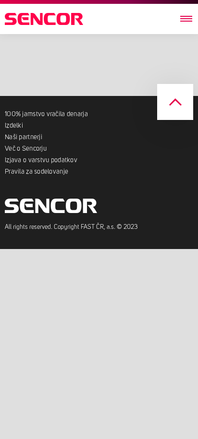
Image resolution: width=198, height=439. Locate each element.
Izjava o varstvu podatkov (41, 160)
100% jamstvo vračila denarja (47, 114)
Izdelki (14, 125)
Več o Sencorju (26, 148)
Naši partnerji (23, 137)
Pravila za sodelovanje (36, 171)
